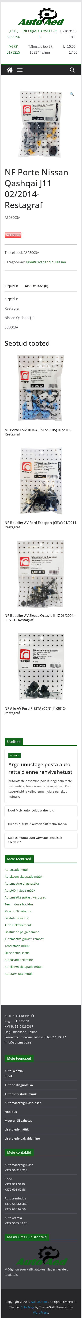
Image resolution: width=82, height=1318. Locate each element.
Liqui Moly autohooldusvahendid (31, 810)
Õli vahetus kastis (17, 953)
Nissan (60, 262)
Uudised (14, 755)
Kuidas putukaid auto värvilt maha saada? (37, 824)
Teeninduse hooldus (19, 904)
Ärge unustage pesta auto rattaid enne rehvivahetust (40, 768)
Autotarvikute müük (18, 974)
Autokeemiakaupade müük (23, 877)
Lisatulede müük (16, 918)
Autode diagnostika (19, 1085)
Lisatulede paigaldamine (22, 932)
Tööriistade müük (17, 946)
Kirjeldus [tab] (12, 286)
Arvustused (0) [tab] (36, 286)
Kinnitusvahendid (40, 262)
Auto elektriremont (18, 925)
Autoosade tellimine (19, 960)
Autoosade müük (16, 870)
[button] (72, 94)
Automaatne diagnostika (22, 883)
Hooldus (11, 1112)
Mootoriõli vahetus (18, 911)
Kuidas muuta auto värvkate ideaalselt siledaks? (35, 840)
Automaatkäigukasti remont (24, 939)
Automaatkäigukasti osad (23, 1103)
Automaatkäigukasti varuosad (25, 897)
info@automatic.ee (18, 1042)
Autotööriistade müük (20, 890)
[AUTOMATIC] (10, 70)
